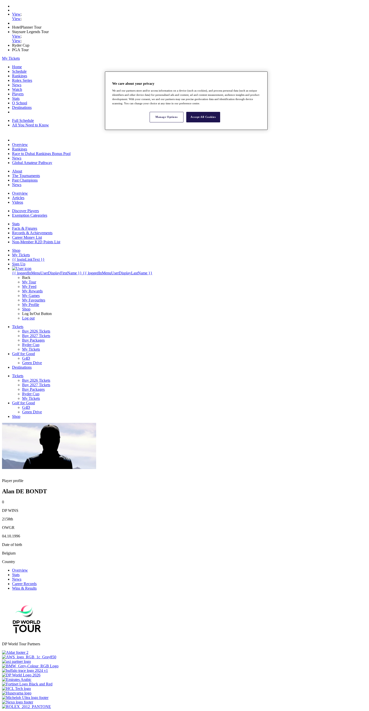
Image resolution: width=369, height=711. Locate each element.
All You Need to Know (30, 125)
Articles (18, 198)
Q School (19, 103)
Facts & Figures (24, 228)
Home (17, 67)
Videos (17, 202)
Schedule (19, 71)
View (16, 14)
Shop (26, 309)
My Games (31, 295)
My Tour (29, 282)
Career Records (24, 584)
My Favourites (33, 300)
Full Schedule (23, 120)
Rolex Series (22, 80)
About (17, 171)
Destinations (22, 107)
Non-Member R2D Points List (36, 242)
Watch (17, 89)
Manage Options (166, 116)
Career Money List (27, 237)
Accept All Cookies (203, 116)
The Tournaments (26, 176)
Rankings (19, 76)
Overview (20, 144)
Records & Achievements (32, 233)
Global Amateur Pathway (32, 163)
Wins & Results (24, 588)
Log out (28, 318)
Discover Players (25, 211)
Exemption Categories (29, 215)
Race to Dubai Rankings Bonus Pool (41, 153)
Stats (16, 98)
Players (18, 94)
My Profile (30, 304)
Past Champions (25, 180)
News (16, 85)
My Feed (29, 286)
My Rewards (32, 291)
